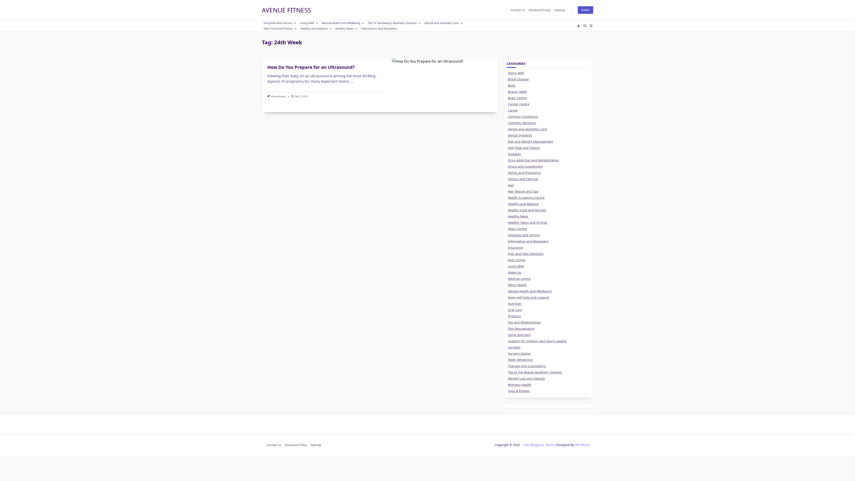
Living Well (307, 23)
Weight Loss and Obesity (526, 378)
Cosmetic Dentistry (522, 123)
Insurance (515, 247)
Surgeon (514, 347)
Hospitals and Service (278, 23)
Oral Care (515, 310)
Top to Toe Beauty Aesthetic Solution (392, 23)
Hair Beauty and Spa (523, 191)
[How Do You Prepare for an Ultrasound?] (445, 85)
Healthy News (344, 28)
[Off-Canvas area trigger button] (591, 26)
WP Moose (582, 445)
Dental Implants (520, 135)
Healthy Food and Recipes (527, 210)
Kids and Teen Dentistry (526, 254)
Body (511, 85)
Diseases (514, 154)
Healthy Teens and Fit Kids (527, 222)
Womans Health (519, 385)
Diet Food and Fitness (278, 28)
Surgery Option (519, 353)
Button (585, 10)
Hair (511, 185)
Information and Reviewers (379, 28)
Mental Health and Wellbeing (341, 23)
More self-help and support (528, 297)
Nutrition (514, 304)
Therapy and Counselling (527, 366)
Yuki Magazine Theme (539, 445)
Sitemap (559, 10)
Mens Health (517, 285)
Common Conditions (523, 116)
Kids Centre (516, 260)
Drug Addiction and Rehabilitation (533, 160)
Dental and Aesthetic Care (441, 23)
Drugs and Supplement (525, 166)
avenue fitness (286, 10)
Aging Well (516, 73)
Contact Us (518, 10)
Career (513, 110)
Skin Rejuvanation (521, 328)
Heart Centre (517, 229)
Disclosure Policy (540, 10)
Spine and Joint (519, 335)
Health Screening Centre (526, 198)
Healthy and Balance (314, 28)
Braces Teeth (517, 92)
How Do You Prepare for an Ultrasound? (311, 67)
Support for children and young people (537, 341)
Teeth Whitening (520, 360)
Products (514, 316)
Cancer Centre (518, 104)
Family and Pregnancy (524, 173)
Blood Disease (518, 79)
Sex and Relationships (524, 322)
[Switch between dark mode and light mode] (579, 26)
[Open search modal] (584, 26)
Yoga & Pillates (519, 391)
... (352, 81)
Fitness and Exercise (523, 179)
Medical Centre (519, 279)
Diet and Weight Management (530, 141)
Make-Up (514, 272)
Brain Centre (517, 98)
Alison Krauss (278, 96)
